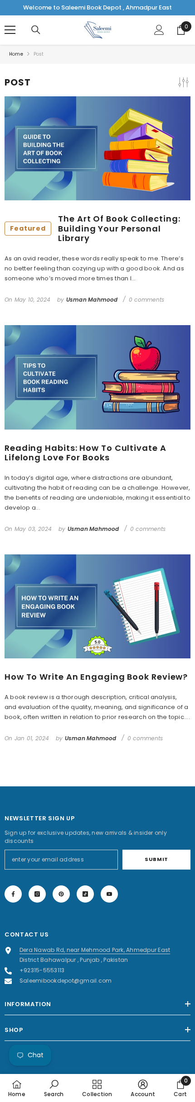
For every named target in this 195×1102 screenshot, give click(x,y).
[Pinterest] (61, 894)
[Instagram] (37, 894)
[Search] (35, 29)
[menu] (10, 29)
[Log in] (159, 30)
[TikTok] (85, 894)
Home (16, 54)
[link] (53, 1088)
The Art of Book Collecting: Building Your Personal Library (95, 228)
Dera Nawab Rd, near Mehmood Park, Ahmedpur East (95, 950)
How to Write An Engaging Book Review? (96, 677)
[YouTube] (109, 894)
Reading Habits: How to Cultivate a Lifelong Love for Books (85, 453)
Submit (156, 859)
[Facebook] (13, 894)
